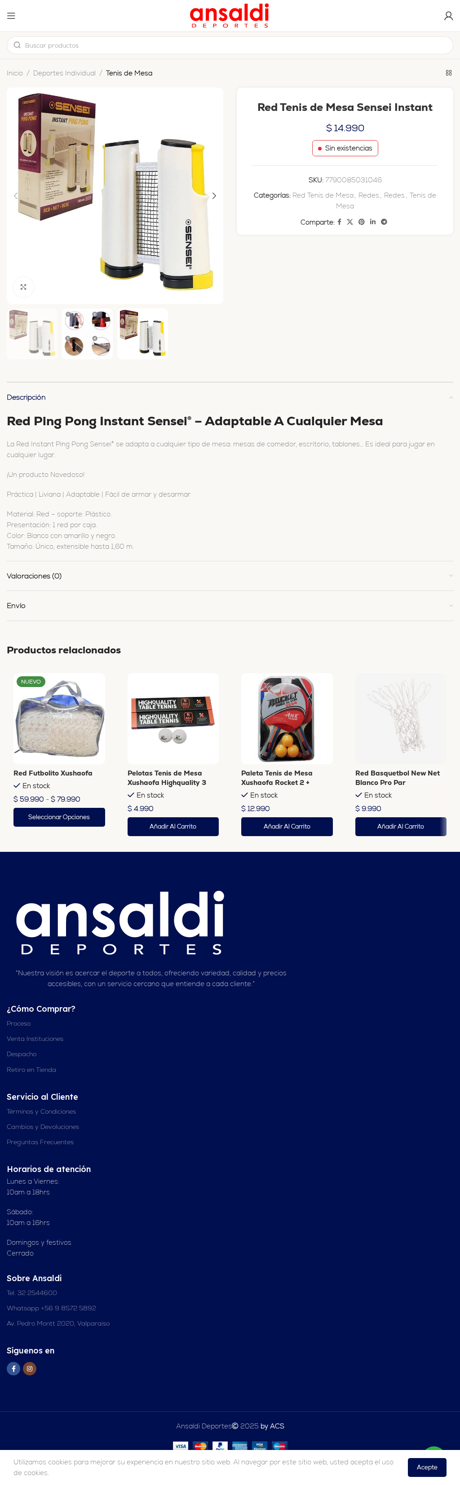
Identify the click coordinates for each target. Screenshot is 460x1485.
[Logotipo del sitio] (230, 15)
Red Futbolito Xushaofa (53, 773)
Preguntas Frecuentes (40, 1142)
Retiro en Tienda (31, 1070)
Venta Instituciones (35, 1039)
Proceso (19, 1023)
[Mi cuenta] (449, 16)
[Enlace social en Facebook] (339, 222)
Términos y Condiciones (41, 1111)
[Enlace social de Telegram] (384, 222)
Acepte (427, 1467)
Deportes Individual (64, 73)
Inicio (15, 73)
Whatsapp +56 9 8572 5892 (51, 1308)
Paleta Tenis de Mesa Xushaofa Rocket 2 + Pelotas (277, 782)
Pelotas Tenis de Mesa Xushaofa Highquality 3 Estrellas (167, 782)
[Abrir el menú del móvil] (11, 16)
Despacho (21, 1054)
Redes (368, 195)
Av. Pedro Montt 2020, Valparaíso (58, 1323)
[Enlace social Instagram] (29, 1368)
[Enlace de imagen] (122, 922)
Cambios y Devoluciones (43, 1127)
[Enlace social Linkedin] (372, 222)
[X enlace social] (350, 222)
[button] (173, 826)
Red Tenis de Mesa (323, 195)
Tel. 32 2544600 (32, 1293)
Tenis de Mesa (129, 73)
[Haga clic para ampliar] (23, 287)
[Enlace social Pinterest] (361, 222)
